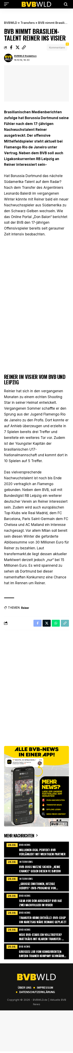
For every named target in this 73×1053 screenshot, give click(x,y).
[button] (7, 4)
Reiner (25, 607)
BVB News (24, 844)
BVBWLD (10, 23)
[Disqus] (36, 685)
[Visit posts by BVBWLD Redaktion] (8, 58)
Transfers (27, 23)
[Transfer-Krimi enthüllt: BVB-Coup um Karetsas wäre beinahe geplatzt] (36, 916)
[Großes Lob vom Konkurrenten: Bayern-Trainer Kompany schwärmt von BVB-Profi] (36, 950)
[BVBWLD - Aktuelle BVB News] (36, 4)
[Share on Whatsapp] (56, 623)
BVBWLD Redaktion (25, 56)
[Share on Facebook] (11, 47)
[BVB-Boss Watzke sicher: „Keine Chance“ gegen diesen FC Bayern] (36, 866)
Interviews (26, 861)
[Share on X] (17, 47)
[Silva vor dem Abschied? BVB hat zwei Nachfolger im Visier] (36, 900)
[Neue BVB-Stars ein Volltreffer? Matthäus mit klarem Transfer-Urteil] (36, 933)
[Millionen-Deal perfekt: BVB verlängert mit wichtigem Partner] (36, 849)
